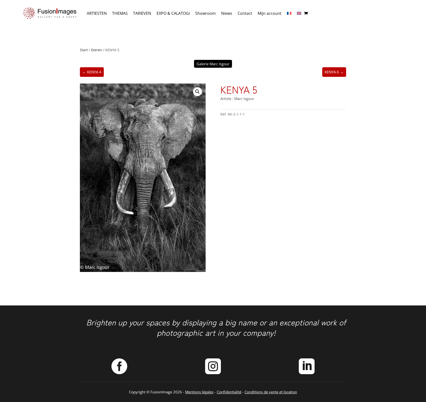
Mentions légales (199, 391)
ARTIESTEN (97, 13)
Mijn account (270, 13)
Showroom (205, 13)
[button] (197, 91)
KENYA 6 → (334, 71)
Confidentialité (229, 391)
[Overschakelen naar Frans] (289, 13)
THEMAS (120, 13)
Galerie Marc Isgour (213, 63)
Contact (245, 13)
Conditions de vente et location (271, 391)
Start (84, 50)
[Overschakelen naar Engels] (299, 13)
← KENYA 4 (91, 71)
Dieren (96, 50)
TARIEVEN (142, 13)
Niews (226, 13)
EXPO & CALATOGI (173, 13)
